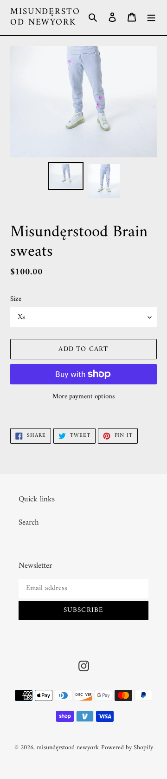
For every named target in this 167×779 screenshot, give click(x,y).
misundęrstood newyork (45, 17)
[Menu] (151, 17)
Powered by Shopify (127, 747)
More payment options (83, 397)
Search (29, 523)
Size (15, 299)
